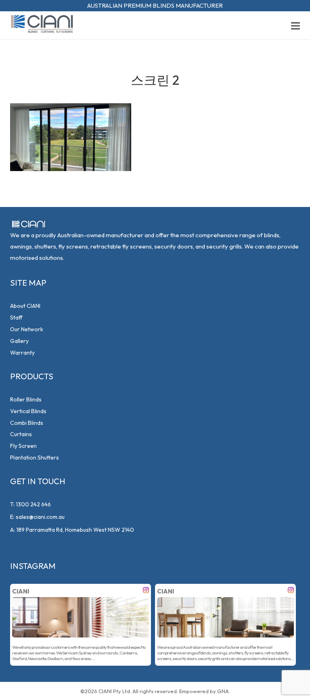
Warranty (22, 352)
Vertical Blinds (28, 411)
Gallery (19, 341)
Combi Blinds (26, 422)
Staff (16, 317)
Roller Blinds (26, 399)
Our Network (26, 329)
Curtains (21, 434)
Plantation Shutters (34, 457)
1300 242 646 (33, 504)
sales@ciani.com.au (40, 516)
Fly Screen (23, 445)
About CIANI (25, 305)
